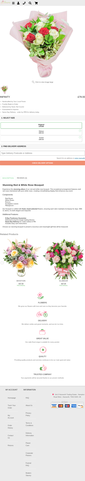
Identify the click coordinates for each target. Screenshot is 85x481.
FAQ (27, 398)
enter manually (80, 158)
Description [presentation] (8, 178)
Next (81, 263)
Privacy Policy (28, 414)
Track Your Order (12, 406)
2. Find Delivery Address (13, 146)
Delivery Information (30, 434)
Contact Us (10, 437)
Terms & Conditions (29, 424)
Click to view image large (44, 82)
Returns (11, 445)
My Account (11, 416)
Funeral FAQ (28, 464)
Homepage (12, 398)
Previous (2, 263)
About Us (29, 405)
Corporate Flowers (29, 454)
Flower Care (28, 444)
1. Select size (8, 118)
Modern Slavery (28, 474)
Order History (10, 426)
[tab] (8, 178)
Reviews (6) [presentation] (22, 178)
